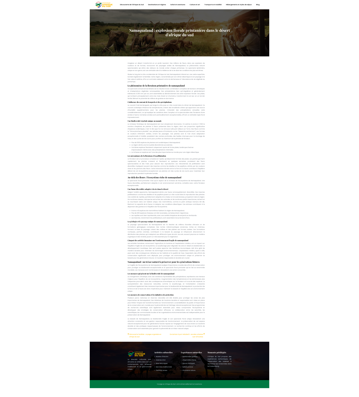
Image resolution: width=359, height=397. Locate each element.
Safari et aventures (177, 5)
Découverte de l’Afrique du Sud (132, 5)
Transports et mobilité (213, 5)
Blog (258, 5)
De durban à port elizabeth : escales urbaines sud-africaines (186, 335)
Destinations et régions (157, 5)
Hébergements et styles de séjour (239, 5)
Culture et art (195, 5)
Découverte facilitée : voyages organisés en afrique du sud (145, 335)
